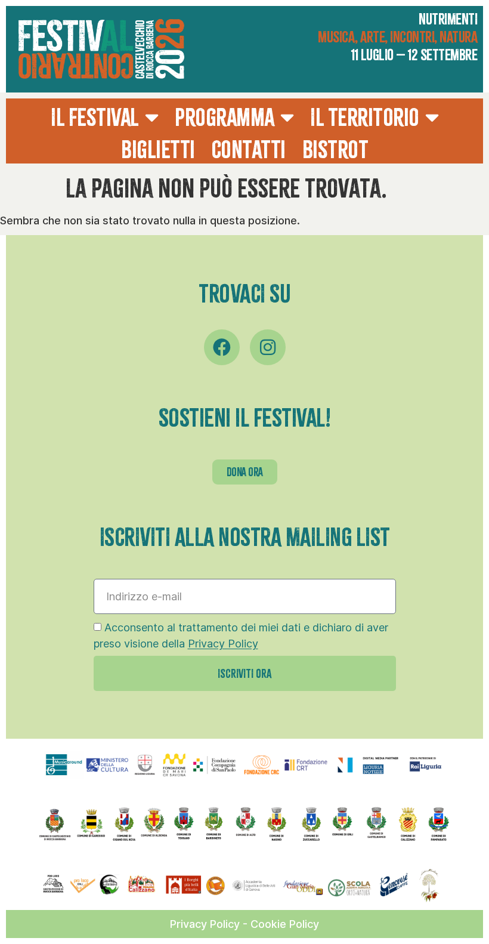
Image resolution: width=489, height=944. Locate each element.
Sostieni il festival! (245, 418)
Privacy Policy (223, 644)
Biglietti (158, 149)
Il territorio (364, 117)
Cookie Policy (284, 924)
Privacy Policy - (210, 924)
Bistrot (335, 149)
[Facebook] (222, 347)
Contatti (249, 149)
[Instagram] (268, 347)
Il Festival (95, 117)
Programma (224, 117)
